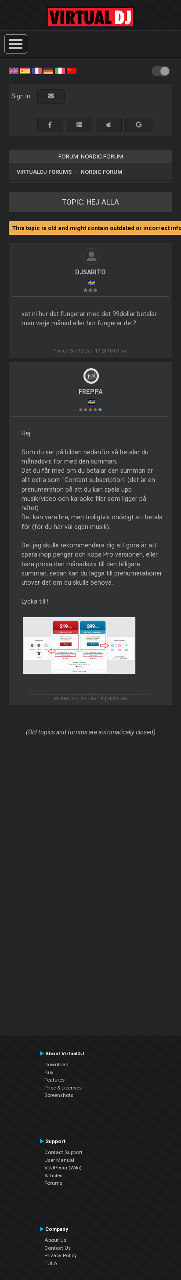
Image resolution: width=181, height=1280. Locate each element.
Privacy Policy (60, 1255)
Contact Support (63, 1152)
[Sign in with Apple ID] (109, 125)
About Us (55, 1240)
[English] (13, 70)
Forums (53, 1183)
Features (54, 1080)
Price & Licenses (63, 1088)
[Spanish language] (25, 70)
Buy (49, 1072)
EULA (51, 1263)
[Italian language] (60, 70)
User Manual (59, 1160)
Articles (53, 1175)
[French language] (37, 70)
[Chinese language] (71, 70)
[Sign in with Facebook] (49, 125)
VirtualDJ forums (44, 172)
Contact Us (57, 1248)
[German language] (48, 70)
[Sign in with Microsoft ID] (79, 125)
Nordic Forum (102, 172)
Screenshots (58, 1095)
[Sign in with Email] (51, 96)
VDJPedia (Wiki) (63, 1168)
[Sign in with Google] (138, 125)
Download (56, 1064)
